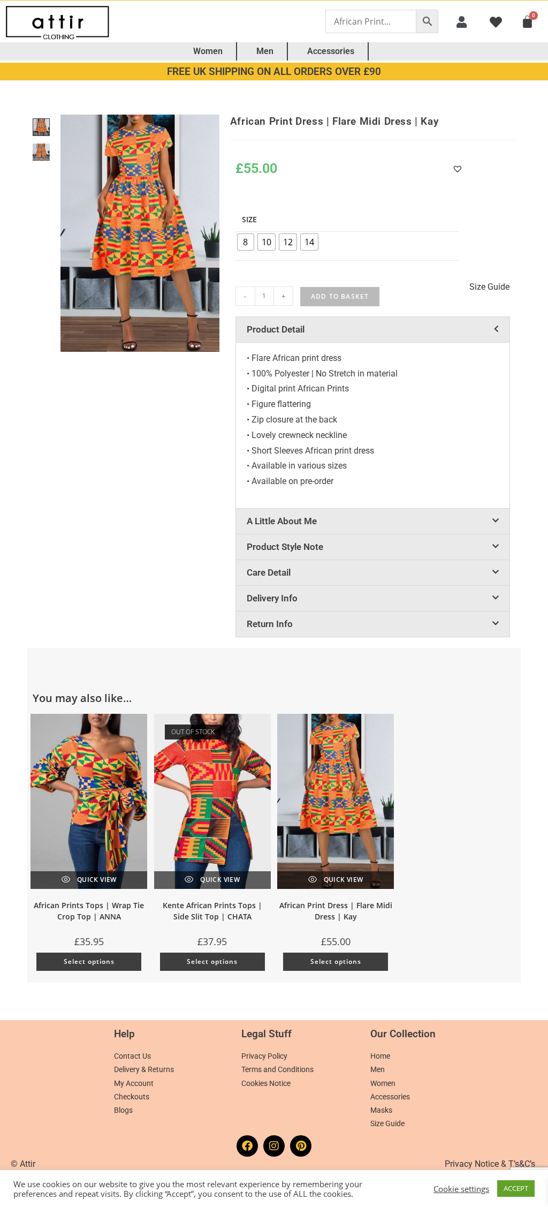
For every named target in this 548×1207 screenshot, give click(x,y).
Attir (27, 1164)
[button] (461, 21)
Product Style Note (285, 546)
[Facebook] (247, 1146)
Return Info (270, 623)
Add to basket (340, 296)
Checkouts (131, 1096)
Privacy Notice (472, 1164)
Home (380, 1056)
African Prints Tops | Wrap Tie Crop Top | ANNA (89, 911)
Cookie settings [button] (461, 1189)
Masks (381, 1110)
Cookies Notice (266, 1083)
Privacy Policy (264, 1056)
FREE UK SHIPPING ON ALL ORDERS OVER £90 (274, 71)
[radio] (246, 242)
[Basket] (527, 21)
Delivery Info (272, 598)
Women (208, 51)
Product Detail (276, 329)
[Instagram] (274, 1146)
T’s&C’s (521, 1164)
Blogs (123, 1110)
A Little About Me (282, 521)
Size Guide (387, 1123)
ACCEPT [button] (516, 1188)
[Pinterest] (300, 1146)
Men (264, 51)
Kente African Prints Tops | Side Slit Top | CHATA (212, 911)
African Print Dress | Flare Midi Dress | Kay (335, 911)
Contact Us (132, 1056)
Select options (89, 961)
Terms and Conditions (277, 1069)
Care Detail (269, 572)
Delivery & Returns (144, 1069)
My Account (134, 1083)
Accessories (330, 51)
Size (249, 219)
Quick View (95, 879)
